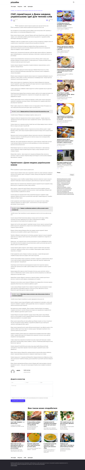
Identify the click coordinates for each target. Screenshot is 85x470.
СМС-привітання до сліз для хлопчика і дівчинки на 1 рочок (67, 423)
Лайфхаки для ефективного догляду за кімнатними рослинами (67, 445)
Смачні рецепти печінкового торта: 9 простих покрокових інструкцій (65, 117)
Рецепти (20, 6)
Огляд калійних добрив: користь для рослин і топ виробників (34, 423)
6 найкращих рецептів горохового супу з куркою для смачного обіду (50, 446)
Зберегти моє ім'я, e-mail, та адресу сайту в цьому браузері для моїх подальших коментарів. (30, 397)
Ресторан (13, 6)
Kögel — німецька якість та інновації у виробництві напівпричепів (63, 184)
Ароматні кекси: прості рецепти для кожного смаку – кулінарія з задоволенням (65, 141)
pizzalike (15, 2)
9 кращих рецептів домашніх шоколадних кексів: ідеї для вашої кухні (50, 424)
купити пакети (14, 465)
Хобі (25, 6)
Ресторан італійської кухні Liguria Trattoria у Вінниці (64, 163)
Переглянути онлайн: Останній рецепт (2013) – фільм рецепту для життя (65, 94)
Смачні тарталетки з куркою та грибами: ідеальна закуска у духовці (65, 48)
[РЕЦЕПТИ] (65, 20)
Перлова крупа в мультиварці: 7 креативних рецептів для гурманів (65, 71)
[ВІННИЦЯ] (65, 160)
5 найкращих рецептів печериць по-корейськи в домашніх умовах (64, 24)
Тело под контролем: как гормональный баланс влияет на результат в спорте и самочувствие (65, 193)
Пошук (58, 172)
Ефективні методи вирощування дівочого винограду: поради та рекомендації (17, 446)
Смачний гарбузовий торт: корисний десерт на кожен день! (33, 445)
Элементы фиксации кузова (64, 178)
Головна (12, 10)
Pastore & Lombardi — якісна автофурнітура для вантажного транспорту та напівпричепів (64, 188)
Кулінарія (30, 6)
